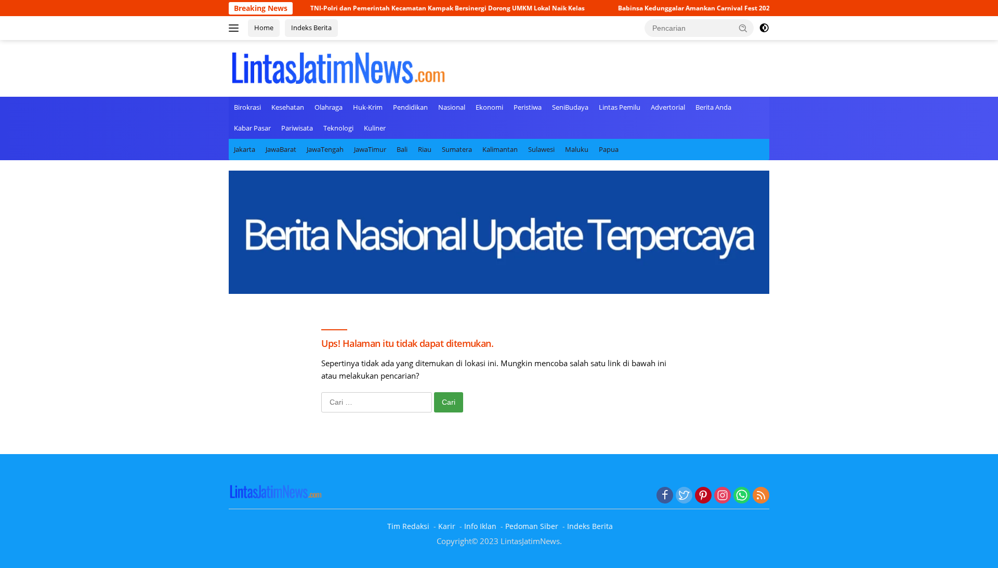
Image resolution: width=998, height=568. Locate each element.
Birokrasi (247, 107)
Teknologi (338, 128)
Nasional (451, 107)
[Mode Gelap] (764, 28)
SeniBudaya (570, 107)
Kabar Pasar (252, 128)
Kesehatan (287, 107)
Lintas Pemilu (619, 107)
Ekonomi (489, 107)
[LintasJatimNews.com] (338, 67)
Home (263, 27)
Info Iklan (480, 526)
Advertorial (668, 107)
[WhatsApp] (741, 496)
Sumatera (457, 149)
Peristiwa (528, 107)
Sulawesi (541, 149)
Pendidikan (410, 107)
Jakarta (244, 149)
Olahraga (328, 107)
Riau (424, 149)
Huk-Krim (368, 107)
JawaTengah (325, 149)
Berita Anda (713, 107)
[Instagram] (722, 496)
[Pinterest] (703, 496)
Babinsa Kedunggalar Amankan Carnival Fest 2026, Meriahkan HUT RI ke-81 (713, 8)
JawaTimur (370, 149)
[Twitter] (684, 496)
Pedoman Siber (531, 526)
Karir (446, 526)
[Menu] (236, 28)
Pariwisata (297, 128)
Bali (402, 149)
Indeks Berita (311, 27)
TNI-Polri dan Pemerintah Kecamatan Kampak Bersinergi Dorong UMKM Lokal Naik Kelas (426, 8)
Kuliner (375, 128)
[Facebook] (664, 496)
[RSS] (761, 496)
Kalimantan (500, 149)
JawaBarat (281, 149)
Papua (609, 149)
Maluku (576, 149)
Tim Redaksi (408, 526)
